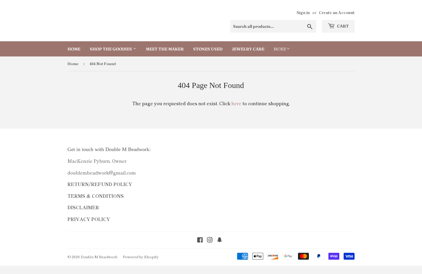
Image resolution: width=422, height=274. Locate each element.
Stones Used (207, 49)
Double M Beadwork (99, 256)
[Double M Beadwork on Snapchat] (219, 240)
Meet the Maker (165, 49)
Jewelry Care (248, 49)
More (280, 49)
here (236, 103)
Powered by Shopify (140, 256)
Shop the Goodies (111, 49)
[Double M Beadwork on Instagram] (210, 240)
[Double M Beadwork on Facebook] (200, 240)
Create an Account (337, 12)
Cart (342, 26)
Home (73, 49)
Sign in (303, 12)
